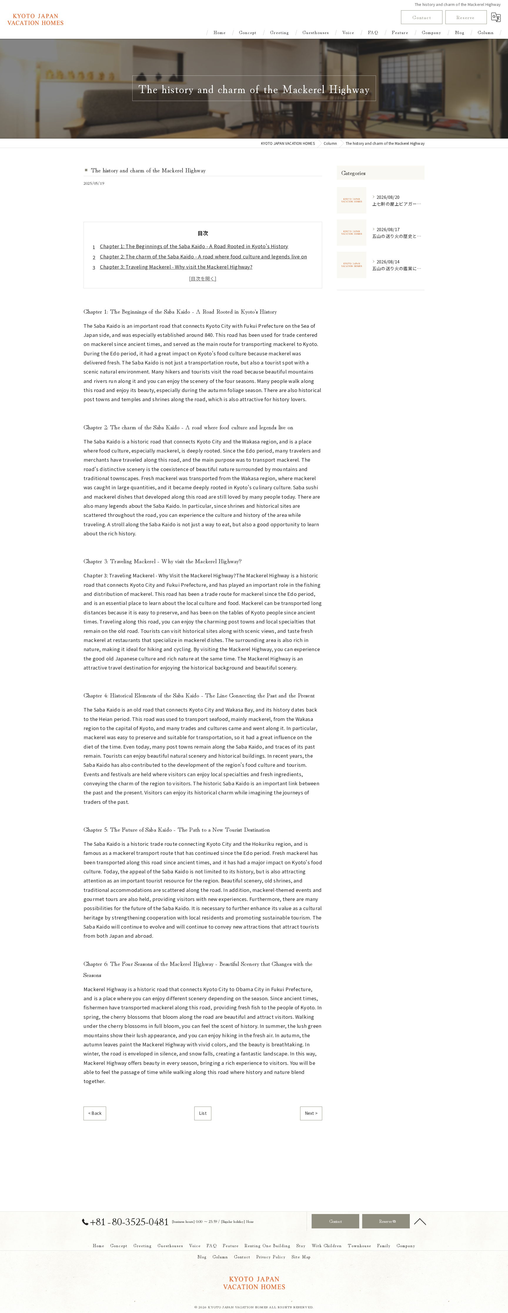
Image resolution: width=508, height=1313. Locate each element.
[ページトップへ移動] (420, 1221)
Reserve (465, 17)
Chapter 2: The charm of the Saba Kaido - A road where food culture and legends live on (203, 256)
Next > (311, 1113)
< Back (94, 1113)
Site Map (301, 1256)
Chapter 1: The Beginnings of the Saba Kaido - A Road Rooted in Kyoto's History (194, 246)
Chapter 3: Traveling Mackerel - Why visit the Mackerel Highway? (176, 266)
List (203, 1113)
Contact (421, 17)
